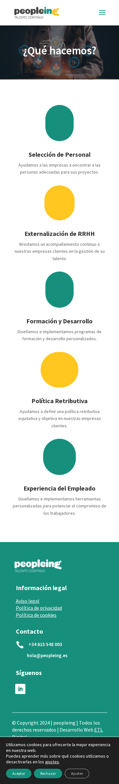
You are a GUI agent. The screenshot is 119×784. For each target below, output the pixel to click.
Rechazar (48, 773)
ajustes (52, 762)
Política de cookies (36, 615)
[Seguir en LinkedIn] (20, 689)
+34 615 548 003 (45, 644)
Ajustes (77, 773)
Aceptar (18, 773)
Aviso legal (27, 601)
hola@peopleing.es (47, 655)
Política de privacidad (39, 608)
